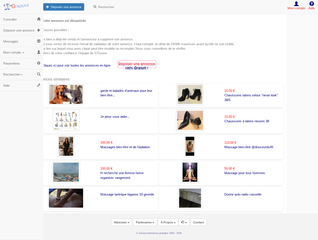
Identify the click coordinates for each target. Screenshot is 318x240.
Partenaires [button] (144, 222)
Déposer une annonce (65, 7)
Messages (10, 41)
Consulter (10, 19)
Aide (6, 85)
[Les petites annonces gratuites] (21, 5)
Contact (198, 222)
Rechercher (105, 7)
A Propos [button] (167, 222)
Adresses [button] (121, 222)
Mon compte (12, 52)
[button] (184, 222)
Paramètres (11, 63)
